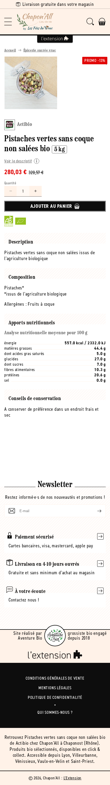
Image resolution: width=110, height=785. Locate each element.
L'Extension (73, 778)
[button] (8, 21)
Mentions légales (55, 688)
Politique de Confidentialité (55, 697)
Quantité (10, 183)
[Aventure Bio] (55, 635)
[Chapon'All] (35, 21)
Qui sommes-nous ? (55, 712)
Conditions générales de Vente (55, 678)
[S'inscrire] (95, 510)
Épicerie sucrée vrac (39, 51)
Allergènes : (15, 304)
